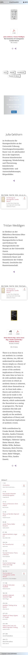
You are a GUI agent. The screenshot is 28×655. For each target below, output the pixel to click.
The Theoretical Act (8, 544)
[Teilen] (15, 49)
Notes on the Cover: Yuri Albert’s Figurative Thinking (10, 627)
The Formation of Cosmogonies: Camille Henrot (9, 575)
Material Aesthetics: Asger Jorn (10, 535)
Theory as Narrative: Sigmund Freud (11, 515)
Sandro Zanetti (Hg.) (15, 339)
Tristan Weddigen (18, 37)
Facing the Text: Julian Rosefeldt (8, 586)
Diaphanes (14, 2)
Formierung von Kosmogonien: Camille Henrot (12, 199)
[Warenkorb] (26, 2)
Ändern (14, 112)
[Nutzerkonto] (23, 2)
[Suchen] (2, 2)
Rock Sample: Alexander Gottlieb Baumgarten (9, 494)
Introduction (6, 485)
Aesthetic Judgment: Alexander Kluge (8, 596)
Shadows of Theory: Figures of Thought (10, 616)
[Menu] (1, 2)
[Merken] (12, 49)
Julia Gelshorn (8, 37)
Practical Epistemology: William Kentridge (9, 564)
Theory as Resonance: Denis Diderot (10, 505)
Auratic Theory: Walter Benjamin (9, 525)
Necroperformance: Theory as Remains (10, 554)
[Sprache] (25, 2)
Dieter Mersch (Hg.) (10, 337)
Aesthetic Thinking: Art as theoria (10, 606)
